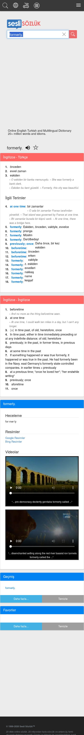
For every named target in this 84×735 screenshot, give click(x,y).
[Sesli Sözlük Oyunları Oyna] (26, 6)
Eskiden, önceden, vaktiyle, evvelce (46, 227)
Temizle (62, 599)
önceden (15, 167)
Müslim (27, 235)
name (28, 276)
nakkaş (29, 272)
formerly (15, 227)
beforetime (18, 248)
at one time (17, 206)
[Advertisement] (42, 84)
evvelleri (30, 268)
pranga (27, 231)
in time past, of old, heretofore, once (38, 330)
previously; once (21, 244)
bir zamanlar (35, 206)
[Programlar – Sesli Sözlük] (37, 6)
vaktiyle (33, 260)
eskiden (15, 175)
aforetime (17, 384)
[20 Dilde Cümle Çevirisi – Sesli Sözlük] (16, 6)
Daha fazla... (21, 599)
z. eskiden (31, 264)
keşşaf (29, 280)
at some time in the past (25, 351)
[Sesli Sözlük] (6, 6)
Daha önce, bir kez (47, 243)
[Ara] (73, 34)
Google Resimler (15, 438)
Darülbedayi (31, 239)
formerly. (10, 588)
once (14, 388)
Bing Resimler (13, 441)
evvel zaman (18, 171)
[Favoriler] (35, 150)
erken (31, 255)
